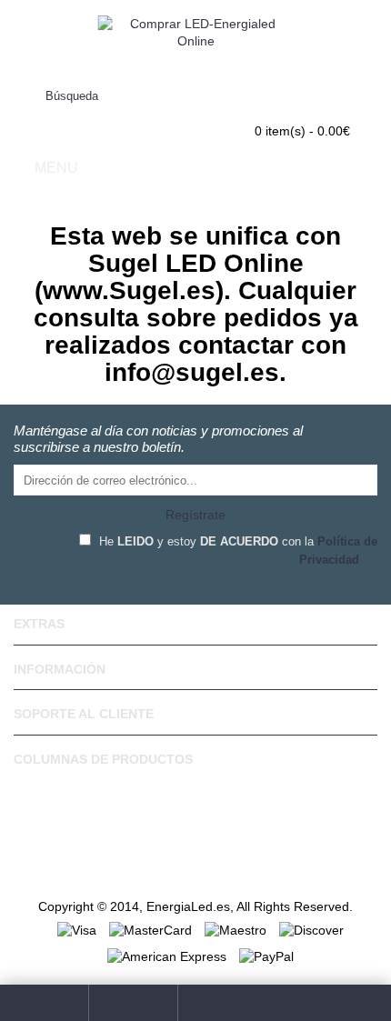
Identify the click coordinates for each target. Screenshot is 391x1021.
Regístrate (195, 514)
